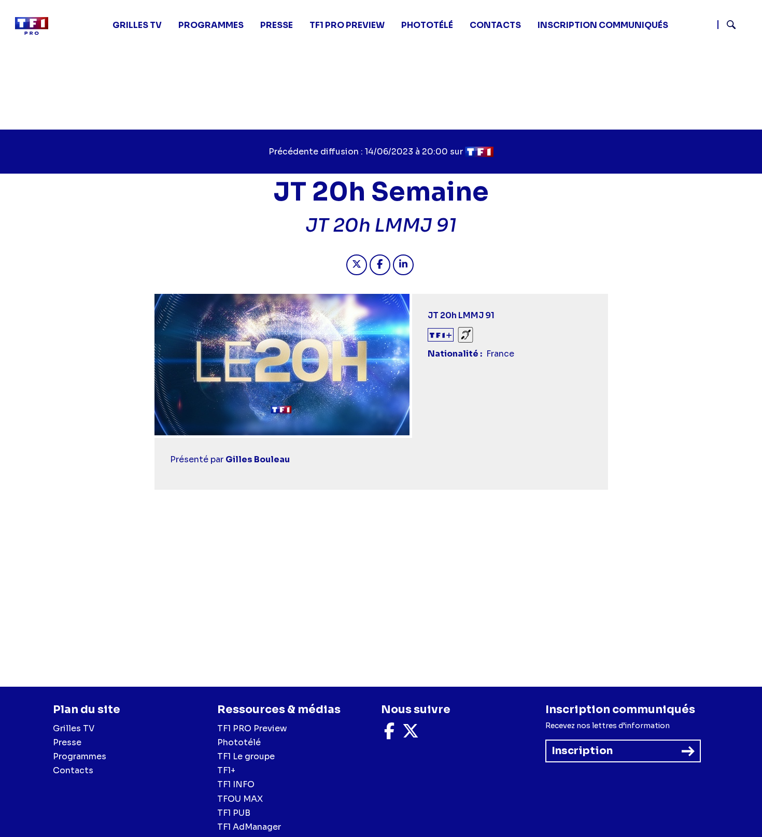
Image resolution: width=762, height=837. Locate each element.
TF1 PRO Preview (252, 728)
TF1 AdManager (249, 826)
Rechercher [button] (727, 24)
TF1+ (226, 770)
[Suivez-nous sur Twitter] (410, 734)
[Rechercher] (735, 26)
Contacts (73, 770)
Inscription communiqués (603, 25)
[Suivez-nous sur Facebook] (389, 734)
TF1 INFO (236, 784)
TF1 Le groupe (246, 756)
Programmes (79, 756)
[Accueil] (35, 25)
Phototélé (427, 25)
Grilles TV (137, 25)
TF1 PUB (233, 812)
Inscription (582, 750)
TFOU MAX (240, 798)
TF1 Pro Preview (347, 25)
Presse (276, 25)
